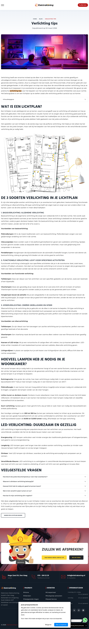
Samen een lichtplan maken (13, 515)
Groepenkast (51, 592)
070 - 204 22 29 (43, 575)
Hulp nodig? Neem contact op (54, 557)
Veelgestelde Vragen (32, 599)
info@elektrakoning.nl (76, 575)
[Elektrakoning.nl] (44, 5)
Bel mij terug (76, 557)
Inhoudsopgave (8, 99)
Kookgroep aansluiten (54, 596)
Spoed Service (52, 599)
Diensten (28, 596)
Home (35, 19)
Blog (41, 19)
